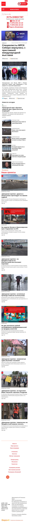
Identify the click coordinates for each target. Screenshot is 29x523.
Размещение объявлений (14, 472)
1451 (4, 430)
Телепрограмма (14, 459)
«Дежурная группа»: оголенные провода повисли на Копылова (13, 294)
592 (4, 235)
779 (4, 335)
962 (4, 366)
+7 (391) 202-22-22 (16, 23)
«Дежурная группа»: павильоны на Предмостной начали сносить (14, 423)
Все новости (5, 170)
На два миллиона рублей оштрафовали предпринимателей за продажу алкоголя (14, 327)
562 (4, 203)
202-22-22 (16, 21)
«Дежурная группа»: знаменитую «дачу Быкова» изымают (13, 359)
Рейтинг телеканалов (14, 456)
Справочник (14, 464)
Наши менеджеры (14, 448)
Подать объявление (16, 27)
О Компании (15, 451)
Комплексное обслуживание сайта (17, 520)
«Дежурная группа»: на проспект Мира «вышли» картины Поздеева (14, 391)
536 (4, 270)
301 (5, 117)
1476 (4, 398)
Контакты (14, 453)
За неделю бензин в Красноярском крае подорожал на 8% (14, 228)
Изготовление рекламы (14, 469)
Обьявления (15, 461)
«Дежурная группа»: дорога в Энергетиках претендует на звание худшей (14, 195)
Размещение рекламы (14, 467)
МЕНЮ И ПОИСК (14, 9)
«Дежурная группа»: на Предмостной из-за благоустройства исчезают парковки (11, 261)
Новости (4, 106)
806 (4, 301)
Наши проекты (8, 172)
